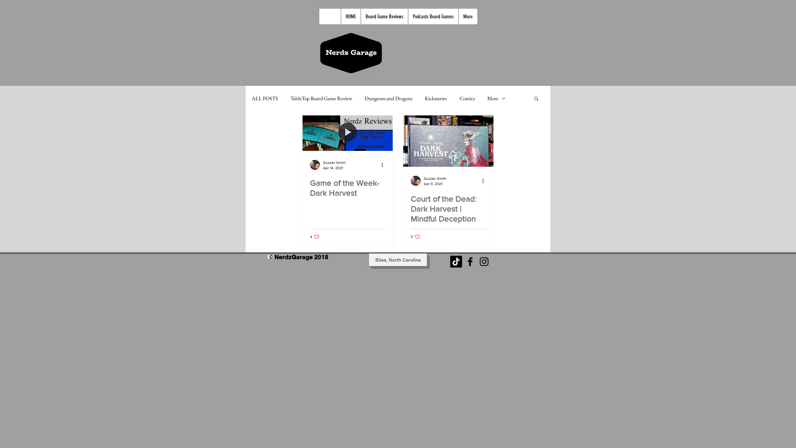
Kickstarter (436, 98)
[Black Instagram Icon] (484, 262)
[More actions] (384, 165)
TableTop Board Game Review (321, 98)
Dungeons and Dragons (388, 98)
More (492, 98)
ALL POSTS (265, 98)
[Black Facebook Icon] (470, 262)
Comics (467, 98)
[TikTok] (456, 262)
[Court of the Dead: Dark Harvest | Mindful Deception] (448, 141)
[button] (536, 99)
